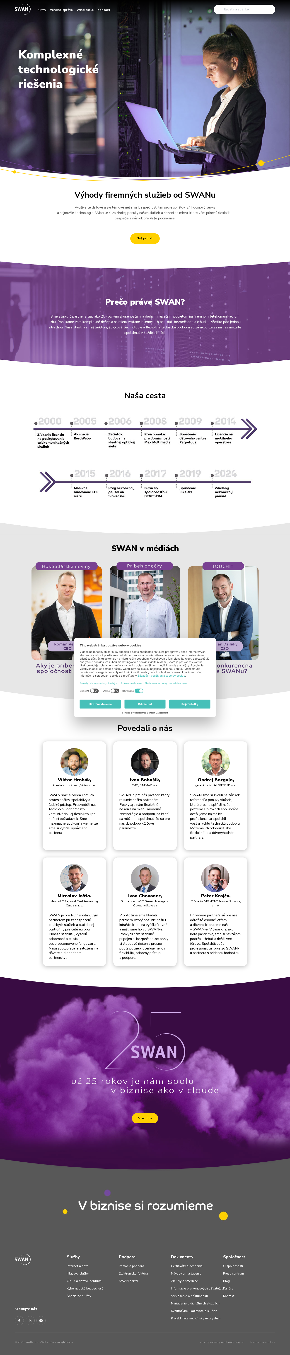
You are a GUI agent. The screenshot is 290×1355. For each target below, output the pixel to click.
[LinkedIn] (30, 1320)
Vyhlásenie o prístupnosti (189, 1296)
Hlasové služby (78, 1273)
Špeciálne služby (79, 1296)
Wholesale (85, 10)
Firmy (42, 10)
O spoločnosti (233, 1266)
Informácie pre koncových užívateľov (197, 1288)
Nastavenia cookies (262, 1342)
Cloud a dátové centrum (84, 1281)
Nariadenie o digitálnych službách (195, 1303)
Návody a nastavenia (186, 1273)
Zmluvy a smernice (184, 1281)
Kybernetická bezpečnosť (85, 1288)
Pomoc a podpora (131, 1266)
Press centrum (233, 1273)
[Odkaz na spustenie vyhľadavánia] (218, 9)
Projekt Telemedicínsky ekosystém (195, 1318)
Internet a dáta (77, 1266)
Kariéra (228, 1288)
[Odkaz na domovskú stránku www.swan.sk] (23, 9)
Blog (226, 1281)
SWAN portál (128, 1281)
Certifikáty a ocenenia (187, 1266)
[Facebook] (19, 1320)
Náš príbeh (145, 238)
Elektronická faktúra (133, 1273)
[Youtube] (41, 1320)
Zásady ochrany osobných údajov (222, 1342)
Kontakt (103, 10)
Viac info (145, 1118)
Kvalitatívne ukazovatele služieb (194, 1311)
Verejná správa (61, 10)
